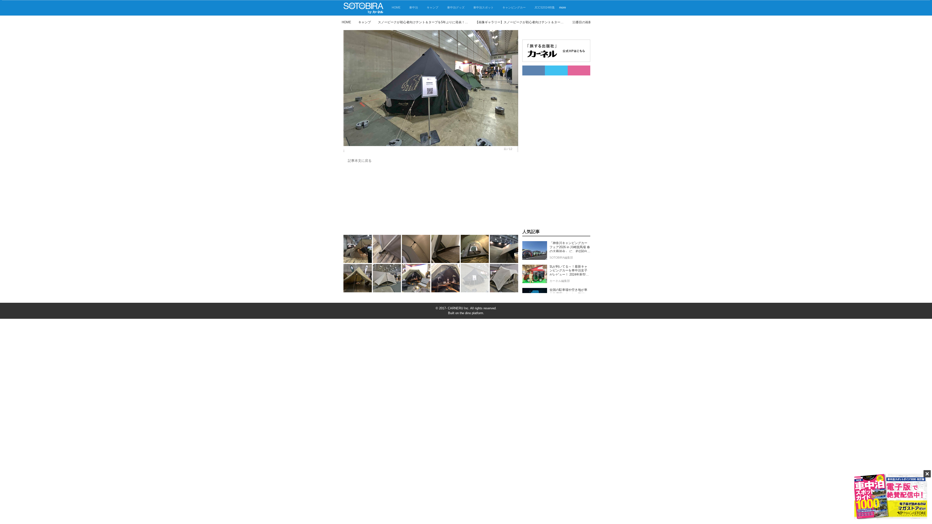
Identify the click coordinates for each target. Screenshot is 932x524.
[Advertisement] (430, 200)
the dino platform (471, 313)
